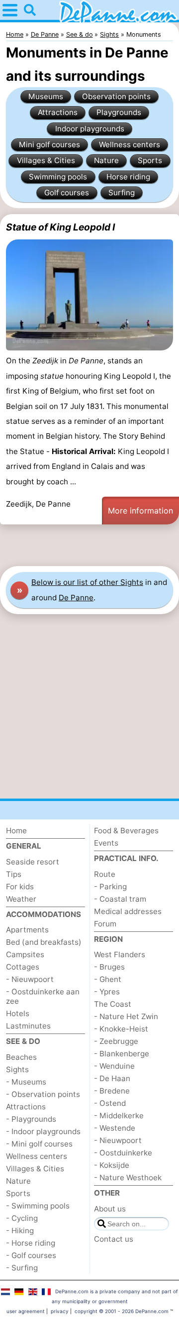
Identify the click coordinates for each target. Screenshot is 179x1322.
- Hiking (20, 1230)
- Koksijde (111, 1165)
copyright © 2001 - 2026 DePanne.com (122, 1311)
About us (110, 1208)
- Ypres (107, 991)
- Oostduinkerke (123, 1152)
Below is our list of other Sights (87, 582)
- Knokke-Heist (121, 1029)
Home (16, 830)
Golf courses (66, 192)
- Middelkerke (119, 1115)
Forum (105, 923)
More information (140, 511)
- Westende (114, 1128)
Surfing (121, 192)
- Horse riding (30, 1243)
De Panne (76, 597)
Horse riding (128, 176)
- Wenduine (114, 1066)
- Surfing (22, 1267)
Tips (13, 874)
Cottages (22, 967)
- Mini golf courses (39, 1144)
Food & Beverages (126, 830)
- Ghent (107, 979)
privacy (60, 1311)
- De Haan (112, 1078)
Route (104, 874)
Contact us (113, 1239)
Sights (17, 1069)
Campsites (25, 954)
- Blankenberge (121, 1053)
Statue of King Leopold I (60, 227)
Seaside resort (32, 861)
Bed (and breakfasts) (44, 942)
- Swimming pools (38, 1205)
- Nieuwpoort (30, 979)
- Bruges (109, 967)
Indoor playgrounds (89, 128)
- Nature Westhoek (128, 1177)
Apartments (27, 929)
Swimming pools (58, 176)
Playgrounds (118, 112)
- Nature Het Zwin (126, 1016)
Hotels (17, 1013)
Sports (150, 160)
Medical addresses (128, 911)
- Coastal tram (120, 899)
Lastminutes (28, 1026)
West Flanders (119, 954)
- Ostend (110, 1103)
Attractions (58, 112)
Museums (45, 96)
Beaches (21, 1057)
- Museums (26, 1082)
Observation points (116, 96)
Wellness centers (129, 144)
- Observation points (43, 1094)
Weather (21, 899)
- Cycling (22, 1218)
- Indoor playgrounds (43, 1131)
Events (106, 843)
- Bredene (112, 1090)
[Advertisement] (89, 545)
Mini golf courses (49, 144)
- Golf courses (31, 1255)
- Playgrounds (31, 1119)
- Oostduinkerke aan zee (43, 996)
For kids (20, 886)
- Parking (110, 886)
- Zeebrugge (116, 1041)
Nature (106, 160)
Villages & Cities (46, 160)
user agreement (25, 1311)
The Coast (112, 1004)
